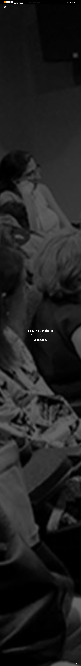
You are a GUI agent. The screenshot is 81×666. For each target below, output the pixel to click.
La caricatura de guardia (21, 2)
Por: (27, 334)
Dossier (42, 1)
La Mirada (34, 2)
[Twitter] (70, 2)
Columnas (58, 1)
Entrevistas (52, 1)
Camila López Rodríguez (33, 334)
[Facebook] (72, 2)
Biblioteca (63, 1)
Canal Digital (38, 2)
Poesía (26, 1)
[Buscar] (67, 2)
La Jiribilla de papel (16, 2)
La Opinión (30, 2)
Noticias (47, 1)
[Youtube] (74, 2)
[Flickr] (76, 2)
